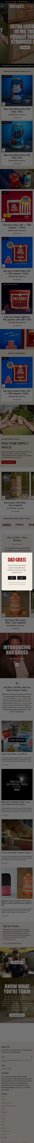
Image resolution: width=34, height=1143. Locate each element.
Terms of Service (13, 584)
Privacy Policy (22, 584)
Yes (21, 578)
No (12, 578)
